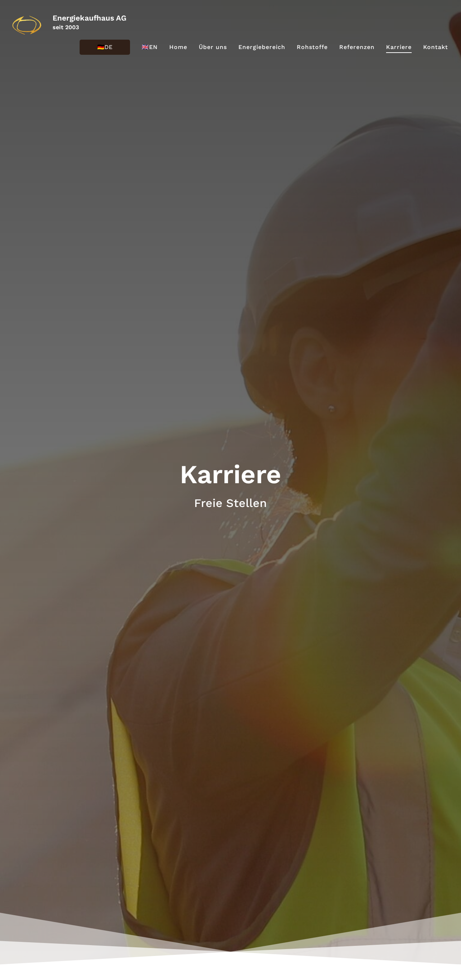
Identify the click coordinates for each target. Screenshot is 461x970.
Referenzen (357, 47)
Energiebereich (261, 47)
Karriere (399, 47)
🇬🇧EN (150, 47)
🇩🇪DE (104, 47)
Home (178, 47)
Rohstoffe (312, 47)
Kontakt (435, 47)
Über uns (213, 47)
